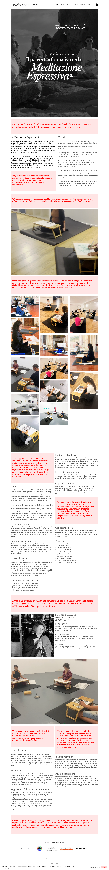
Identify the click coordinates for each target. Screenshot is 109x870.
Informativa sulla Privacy (70, 858)
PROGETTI (69, 4)
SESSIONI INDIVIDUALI (80, 4)
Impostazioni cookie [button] (95, 867)
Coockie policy (58, 858)
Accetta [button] (104, 867)
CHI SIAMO (62, 4)
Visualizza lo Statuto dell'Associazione (43, 858)
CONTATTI (90, 4)
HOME (56, 4)
